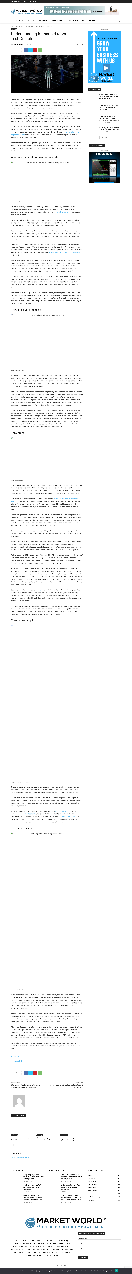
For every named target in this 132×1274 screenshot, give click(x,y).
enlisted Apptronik (28, 814)
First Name (81, 1244)
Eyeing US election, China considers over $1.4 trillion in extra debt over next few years (109, 118)
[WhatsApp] (40, 50)
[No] (129, 1271)
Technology (19, 26)
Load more (104, 137)
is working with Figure (63, 811)
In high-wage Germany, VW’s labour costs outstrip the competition (108, 107)
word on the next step (69, 817)
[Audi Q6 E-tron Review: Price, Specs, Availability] (22, 1128)
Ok (116, 1271)
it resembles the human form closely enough (65, 252)
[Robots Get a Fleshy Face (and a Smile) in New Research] (47, 1128)
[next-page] (15, 1145)
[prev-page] (12, 1145)
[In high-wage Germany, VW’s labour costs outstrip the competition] (93, 107)
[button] (118, 20)
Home (13, 26)
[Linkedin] (117, 1)
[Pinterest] (35, 50)
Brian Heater (19, 44)
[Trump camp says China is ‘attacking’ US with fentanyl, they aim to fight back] (93, 97)
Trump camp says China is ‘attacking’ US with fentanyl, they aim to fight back (109, 96)
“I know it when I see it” (63, 212)
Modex (41, 590)
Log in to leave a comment (20, 1157)
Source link (15, 1056)
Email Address (83, 1238)
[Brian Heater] (12, 45)
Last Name (81, 1249)
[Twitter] (120, 1)
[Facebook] (114, 1)
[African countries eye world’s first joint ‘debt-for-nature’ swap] (93, 129)
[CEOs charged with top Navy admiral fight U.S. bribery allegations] (71, 1128)
